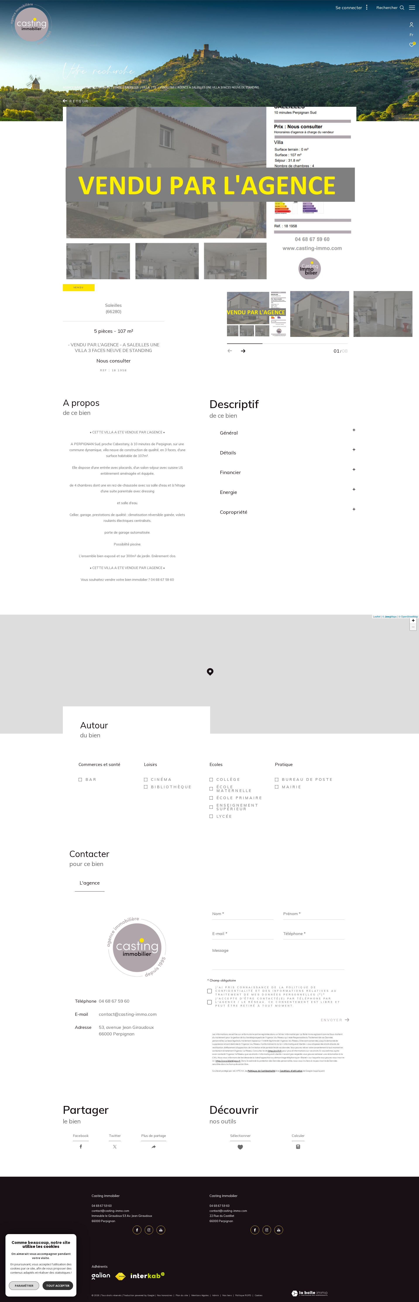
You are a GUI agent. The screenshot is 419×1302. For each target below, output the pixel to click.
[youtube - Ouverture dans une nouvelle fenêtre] (160, 1230)
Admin (216, 1295)
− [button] (413, 627)
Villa (146, 87)
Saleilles (132, 87)
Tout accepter (57, 1286)
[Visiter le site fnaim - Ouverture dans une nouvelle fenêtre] (120, 1276)
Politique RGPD (243, 1295)
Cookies (258, 1295)
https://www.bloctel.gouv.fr (228, 1061)
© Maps (389, 616)
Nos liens (227, 1295)
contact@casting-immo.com (128, 1014)
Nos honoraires (165, 1295)
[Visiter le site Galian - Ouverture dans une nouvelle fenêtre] (101, 1276)
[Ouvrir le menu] (412, 7)
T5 (154, 87)
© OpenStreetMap (408, 616)
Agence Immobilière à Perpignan (86, 87)
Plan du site (182, 1295)
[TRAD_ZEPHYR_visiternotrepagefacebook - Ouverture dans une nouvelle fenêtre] (137, 1230)
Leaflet (376, 616)
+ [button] (413, 620)
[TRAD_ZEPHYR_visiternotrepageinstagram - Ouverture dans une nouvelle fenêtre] (149, 1230)
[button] (243, 351)
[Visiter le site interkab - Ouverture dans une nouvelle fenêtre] (148, 1275)
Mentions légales (200, 1295)
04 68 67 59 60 (114, 1001)
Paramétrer (24, 1286)
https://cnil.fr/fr (275, 1051)
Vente (117, 87)
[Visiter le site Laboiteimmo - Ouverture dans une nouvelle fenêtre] (309, 1294)
